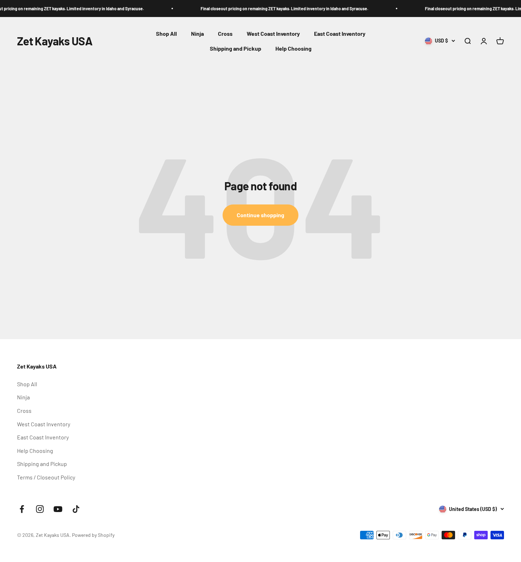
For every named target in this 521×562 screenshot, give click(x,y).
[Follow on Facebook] (22, 509)
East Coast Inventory (339, 33)
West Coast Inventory (273, 33)
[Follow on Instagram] (40, 509)
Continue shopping (260, 215)
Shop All (166, 33)
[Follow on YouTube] (58, 509)
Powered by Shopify (93, 535)
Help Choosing (293, 48)
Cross (225, 33)
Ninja (197, 33)
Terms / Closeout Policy (46, 477)
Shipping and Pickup (235, 48)
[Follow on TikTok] (76, 509)
